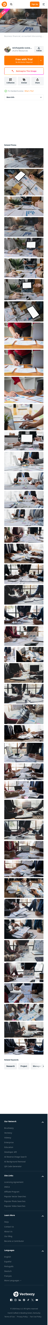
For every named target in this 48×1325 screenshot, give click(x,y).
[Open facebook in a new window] (10, 1315)
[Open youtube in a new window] (36, 1315)
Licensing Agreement (13, 1197)
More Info (10, 96)
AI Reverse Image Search (15, 1172)
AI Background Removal (15, 1176)
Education (8, 1162)
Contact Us (9, 1242)
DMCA (7, 1202)
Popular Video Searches (14, 1221)
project (24, 1081)
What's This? (29, 91)
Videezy (7, 1153)
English (7, 1272)
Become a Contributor (14, 1256)
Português (8, 1281)
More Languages (11, 1296)
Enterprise (9, 1157)
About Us (8, 1246)
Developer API (10, 1167)
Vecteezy (8, 1148)
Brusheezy (9, 1143)
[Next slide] (37, 1081)
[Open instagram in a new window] (14, 1315)
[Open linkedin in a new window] (19, 1315)
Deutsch (8, 1286)
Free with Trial (24, 60)
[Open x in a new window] (32, 1315)
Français (8, 1291)
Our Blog (8, 1251)
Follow (39, 51)
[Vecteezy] (4, 4)
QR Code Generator (13, 1181)
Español (7, 1277)
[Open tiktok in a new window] (27, 1315)
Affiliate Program (11, 1207)
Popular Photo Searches (14, 1216)
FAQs (6, 1237)
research (10, 1081)
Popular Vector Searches (15, 1212)
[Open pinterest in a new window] (23, 1315)
